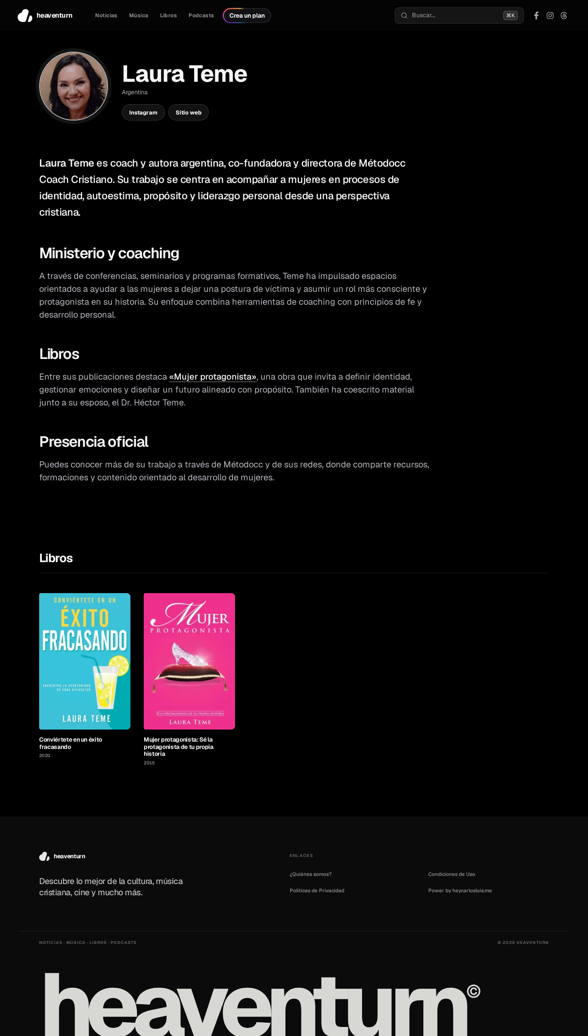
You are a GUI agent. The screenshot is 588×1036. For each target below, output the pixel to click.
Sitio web (188, 112)
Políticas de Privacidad (317, 890)
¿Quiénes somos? (311, 874)
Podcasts (201, 15)
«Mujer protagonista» (213, 376)
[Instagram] (550, 15)
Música (139, 15)
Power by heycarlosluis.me (460, 890)
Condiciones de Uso (451, 874)
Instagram (143, 112)
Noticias (106, 15)
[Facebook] (536, 15)
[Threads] (563, 15)
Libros (168, 15)
